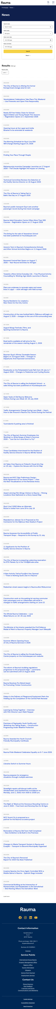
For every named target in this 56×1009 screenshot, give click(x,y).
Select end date (7, 43)
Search (28, 51)
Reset (27, 55)
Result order (5, 69)
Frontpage (5, 7)
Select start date (8, 37)
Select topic (6, 30)
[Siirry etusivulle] (5, 3)
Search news (7, 24)
